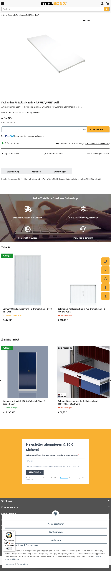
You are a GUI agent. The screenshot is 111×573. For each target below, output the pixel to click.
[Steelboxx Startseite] (54, 3)
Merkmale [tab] (36, 171)
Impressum (9, 564)
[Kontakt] (105, 270)
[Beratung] (105, 261)
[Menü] (13, 532)
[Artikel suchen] (107, 9)
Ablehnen (56, 540)
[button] (102, 3)
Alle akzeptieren (56, 524)
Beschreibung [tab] (13, 171)
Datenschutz (22, 564)
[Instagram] (105, 296)
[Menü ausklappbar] (2, 3)
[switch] (9, 548)
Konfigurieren (56, 532)
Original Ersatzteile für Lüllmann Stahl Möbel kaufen (58, 107)
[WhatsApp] (105, 279)
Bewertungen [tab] (60, 171)
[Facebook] (105, 287)
